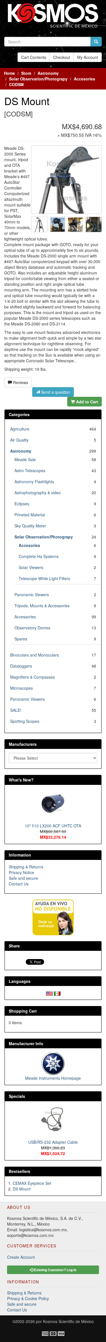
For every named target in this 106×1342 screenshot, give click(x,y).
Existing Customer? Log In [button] (54, 1269)
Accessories (25, 616)
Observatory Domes (32, 627)
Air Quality (19, 440)
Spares (20, 639)
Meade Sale (25, 459)
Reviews (20, 382)
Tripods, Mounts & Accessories (42, 605)
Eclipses (21, 503)
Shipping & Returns (26, 867)
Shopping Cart (23, 1011)
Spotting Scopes (24, 721)
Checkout (61, 57)
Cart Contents (33, 57)
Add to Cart (86, 401)
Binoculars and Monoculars (34, 655)
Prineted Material (29, 514)
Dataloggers (21, 666)
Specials (17, 1096)
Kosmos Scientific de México (68, 1321)
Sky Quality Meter (30, 526)
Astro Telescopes (29, 470)
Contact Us (19, 884)
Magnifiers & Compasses (32, 677)
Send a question (55, 392)
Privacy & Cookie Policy (28, 1298)
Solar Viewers (31, 567)
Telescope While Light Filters (44, 578)
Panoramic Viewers (31, 594)
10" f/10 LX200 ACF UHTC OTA (53, 825)
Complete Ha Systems (39, 556)
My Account (87, 57)
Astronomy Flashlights (34, 481)
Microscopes (21, 688)
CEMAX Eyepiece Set (32, 1183)
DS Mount (22, 1189)
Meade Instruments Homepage (53, 1078)
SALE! (15, 710)
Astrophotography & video (37, 492)
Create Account (21, 1257)
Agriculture (19, 429)
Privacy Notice (21, 872)
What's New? (21, 780)
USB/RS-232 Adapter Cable (53, 1142)
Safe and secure (23, 878)
